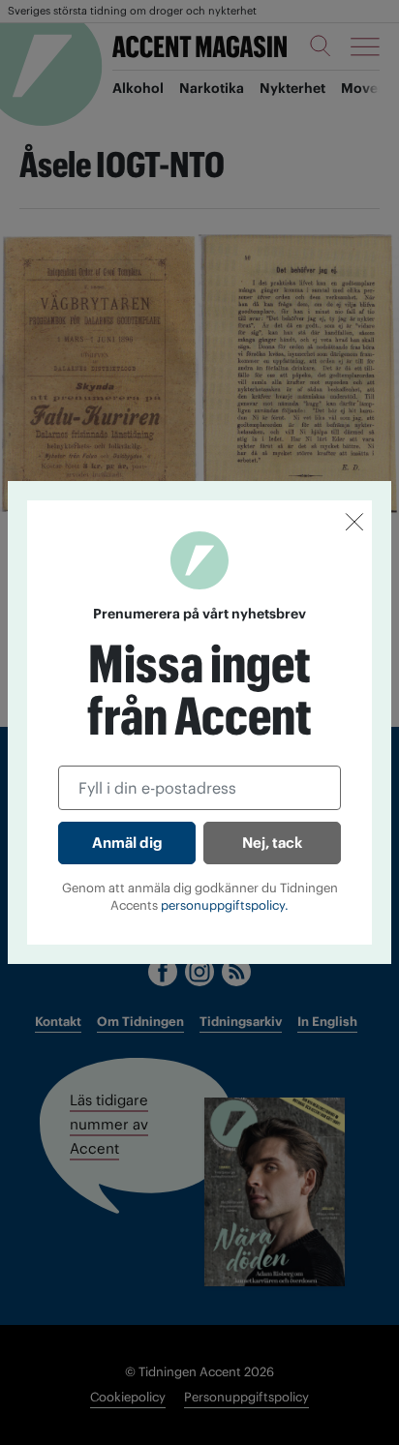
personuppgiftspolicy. (225, 905)
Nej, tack (272, 842)
